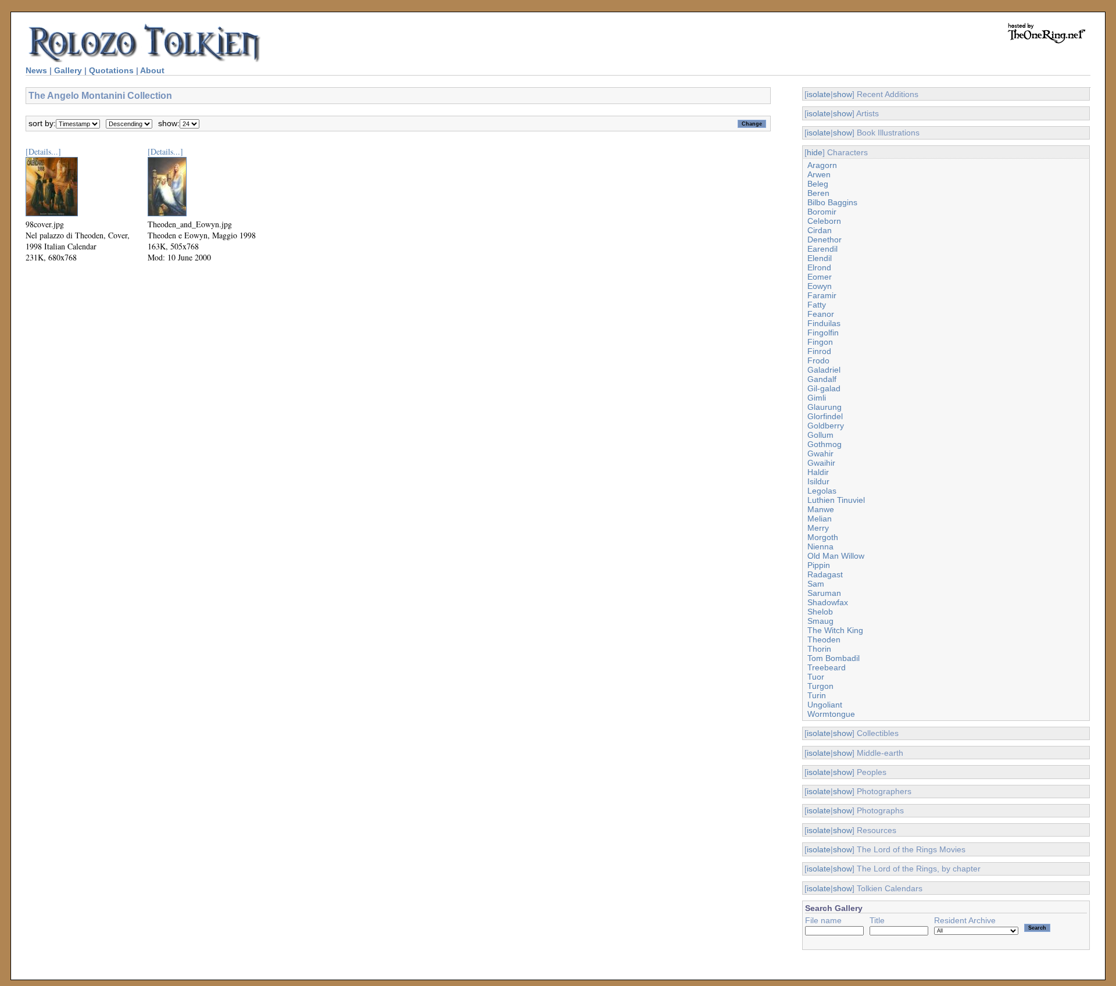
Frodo (818, 360)
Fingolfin (823, 332)
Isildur (818, 481)
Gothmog (824, 444)
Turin (816, 695)
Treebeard (826, 667)
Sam (815, 583)
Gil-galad (823, 388)
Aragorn (822, 165)
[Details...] (43, 151)
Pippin (818, 565)
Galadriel (823, 369)
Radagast (825, 574)
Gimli (816, 397)
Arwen (819, 174)
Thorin (819, 648)
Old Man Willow (835, 555)
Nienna (820, 546)
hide (814, 152)
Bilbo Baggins (832, 202)
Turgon (820, 686)
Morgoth (822, 537)
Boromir (821, 211)
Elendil (819, 258)
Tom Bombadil (833, 658)
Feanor (820, 314)
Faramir (821, 295)
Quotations (111, 70)
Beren (818, 193)
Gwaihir (821, 462)
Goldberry (825, 425)
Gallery (68, 70)
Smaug (820, 621)
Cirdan (819, 230)
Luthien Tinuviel (836, 500)
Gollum (820, 435)
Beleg (817, 183)
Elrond (819, 267)
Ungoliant (824, 704)
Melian (819, 518)
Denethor (824, 239)
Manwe (820, 509)
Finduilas (823, 323)
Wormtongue (831, 714)
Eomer (819, 276)
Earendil (822, 248)
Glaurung (824, 407)
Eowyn (819, 286)
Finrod (819, 351)
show (842, 94)
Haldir (818, 472)
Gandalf (821, 379)
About (152, 70)
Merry (818, 528)
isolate (819, 94)
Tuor (815, 676)
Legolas (821, 490)
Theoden (823, 639)
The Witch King (835, 630)
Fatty (816, 304)
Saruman (824, 593)
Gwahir (820, 453)
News (36, 70)
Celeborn (824, 221)
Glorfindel (825, 416)
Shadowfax (827, 602)
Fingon (820, 341)
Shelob (820, 611)
